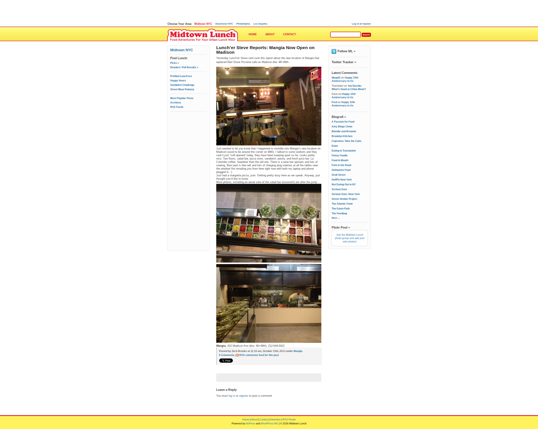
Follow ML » (346, 51)
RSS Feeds (176, 107)
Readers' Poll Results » (184, 67)
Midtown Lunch (202, 35)
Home (253, 34)
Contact (289, 34)
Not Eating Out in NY (344, 184)
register (367, 23)
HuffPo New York (342, 179)
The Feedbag (339, 213)
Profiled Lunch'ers (181, 76)
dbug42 (336, 77)
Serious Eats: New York (346, 194)
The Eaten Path (341, 208)
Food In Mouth (340, 160)
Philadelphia (243, 23)
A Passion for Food (343, 121)
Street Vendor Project (344, 198)
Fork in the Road (341, 165)
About (270, 34)
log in (232, 395)
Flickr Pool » (341, 227)
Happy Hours (178, 80)
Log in (355, 23)
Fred (334, 102)
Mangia (298, 351)
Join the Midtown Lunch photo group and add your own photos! (350, 238)
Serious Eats (339, 189)
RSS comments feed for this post (259, 355)
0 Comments (226, 355)
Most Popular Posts (182, 98)
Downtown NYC (224, 23)
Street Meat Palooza (182, 89)
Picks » (174, 62)
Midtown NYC (203, 23)
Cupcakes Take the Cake (346, 141)
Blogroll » (339, 117)
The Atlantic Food (342, 203)
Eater (335, 145)
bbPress (250, 423)
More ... (336, 218)
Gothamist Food (341, 170)
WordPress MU (269, 423)
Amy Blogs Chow (342, 126)
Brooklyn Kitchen (342, 136)
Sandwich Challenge (182, 85)
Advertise (275, 419)
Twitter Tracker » (344, 62)
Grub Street (338, 174)
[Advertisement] (188, 131)
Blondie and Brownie (344, 131)
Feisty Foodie (340, 155)
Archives (175, 102)
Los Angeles (260, 23)
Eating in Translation (344, 150)
